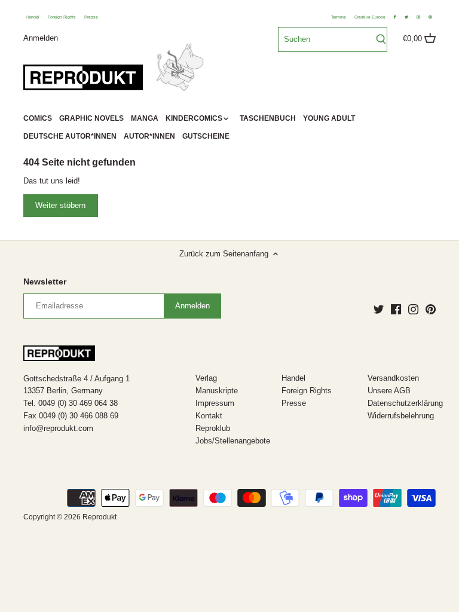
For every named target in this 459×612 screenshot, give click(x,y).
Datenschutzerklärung (405, 403)
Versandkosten (393, 378)
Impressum (214, 403)
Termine (338, 17)
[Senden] (381, 39)
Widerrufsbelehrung (401, 415)
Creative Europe (369, 17)
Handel (32, 17)
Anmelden (40, 37)
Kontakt (208, 415)
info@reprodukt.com (58, 428)
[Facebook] (396, 309)
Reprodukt (99, 517)
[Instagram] (413, 309)
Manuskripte (216, 390)
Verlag (206, 378)
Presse (91, 17)
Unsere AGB (389, 390)
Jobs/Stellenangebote (232, 440)
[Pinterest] (431, 309)
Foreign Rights (62, 17)
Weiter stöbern (60, 205)
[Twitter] (379, 309)
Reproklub (212, 428)
